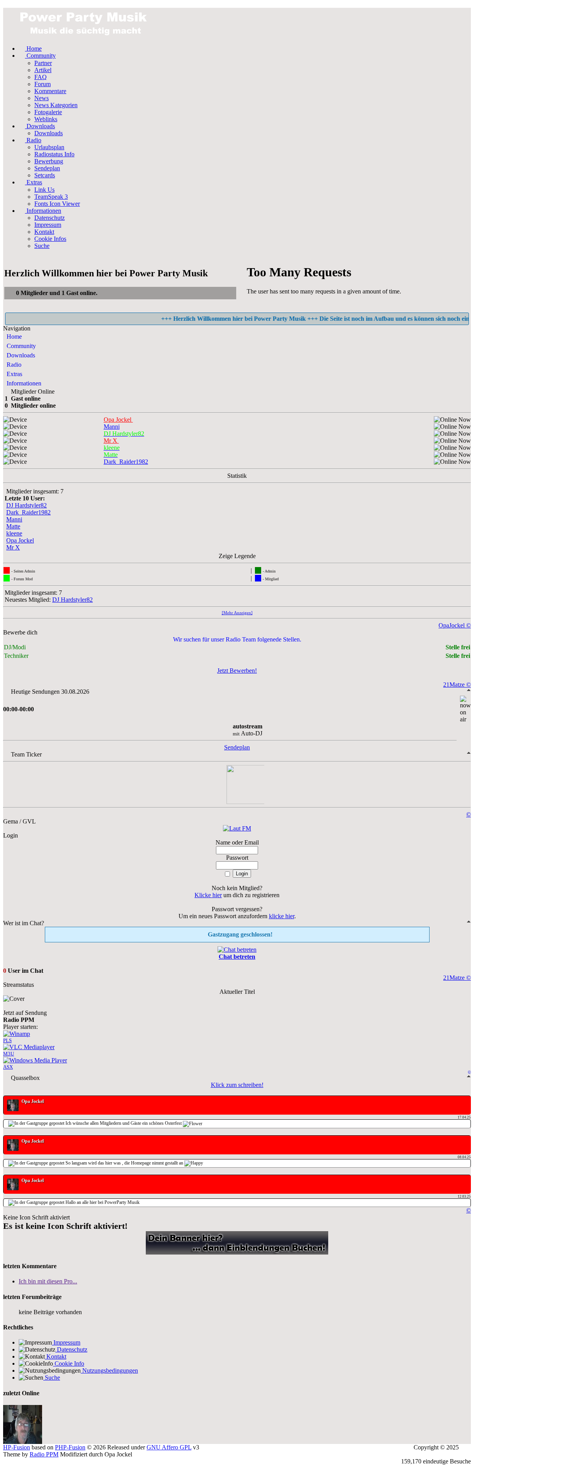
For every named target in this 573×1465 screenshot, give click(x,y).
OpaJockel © (455, 625)
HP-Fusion (16, 1447)
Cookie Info (68, 1363)
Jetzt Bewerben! (237, 670)
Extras (13, 374)
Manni (14, 519)
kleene (14, 533)
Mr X (13, 547)
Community (20, 346)
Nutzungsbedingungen (109, 1370)
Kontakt (55, 1356)
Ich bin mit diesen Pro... (48, 1281)
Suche (51, 1377)
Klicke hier (208, 895)
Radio (13, 364)
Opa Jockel (20, 540)
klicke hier (281, 916)
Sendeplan (237, 747)
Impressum (66, 1342)
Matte (13, 526)
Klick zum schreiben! (237, 1085)
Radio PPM (44, 1454)
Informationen (23, 383)
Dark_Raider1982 (28, 512)
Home (13, 336)
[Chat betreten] (237, 949)
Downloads (20, 355)
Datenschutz (71, 1349)
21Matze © (457, 684)
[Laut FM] (237, 828)
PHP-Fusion (70, 1447)
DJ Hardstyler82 (26, 505)
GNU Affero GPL (169, 1447)
